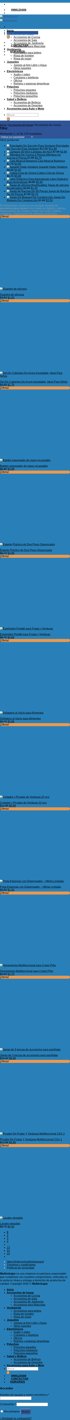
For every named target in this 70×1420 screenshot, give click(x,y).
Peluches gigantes (25, 90)
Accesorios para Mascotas (29, 46)
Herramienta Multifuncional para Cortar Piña (26, 971)
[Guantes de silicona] (13, 288)
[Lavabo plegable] (11, 1217)
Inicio (10, 30)
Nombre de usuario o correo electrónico (24, 1394)
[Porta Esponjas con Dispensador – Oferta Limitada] (32, 881)
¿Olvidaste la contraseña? (16, 1418)
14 (8, 1250)
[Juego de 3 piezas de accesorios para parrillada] (30, 1049)
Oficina (18, 80)
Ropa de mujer (22, 58)
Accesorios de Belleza (27, 102)
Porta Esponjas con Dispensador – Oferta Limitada (30, 886)
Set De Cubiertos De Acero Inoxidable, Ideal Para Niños (33, 381)
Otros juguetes (22, 68)
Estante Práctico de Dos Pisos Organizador (26, 550)
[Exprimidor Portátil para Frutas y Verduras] (26, 628)
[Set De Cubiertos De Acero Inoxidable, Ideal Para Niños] (35, 376)
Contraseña (8, 1404)
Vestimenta (14, 49)
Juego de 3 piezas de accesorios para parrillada (29, 1055)
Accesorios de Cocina (27, 37)
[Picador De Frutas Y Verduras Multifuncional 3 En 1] (32, 1133)
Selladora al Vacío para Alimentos (20, 718)
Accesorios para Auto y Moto (25, 108)
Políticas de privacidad (20, 1267)
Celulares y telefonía (26, 77)
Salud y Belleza (17, 99)
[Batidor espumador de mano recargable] (25, 460)
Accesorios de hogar (20, 33)
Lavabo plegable (10, 1223)
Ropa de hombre (24, 55)
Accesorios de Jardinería (28, 43)
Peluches (13, 86)
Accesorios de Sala (25, 40)
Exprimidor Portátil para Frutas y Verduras (25, 634)
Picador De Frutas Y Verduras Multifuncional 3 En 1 (31, 1139)
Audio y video (22, 74)
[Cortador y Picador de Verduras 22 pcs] (24, 797)
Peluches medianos (26, 93)
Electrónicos (15, 71)
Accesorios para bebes (27, 52)
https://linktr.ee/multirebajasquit (25, 1261)
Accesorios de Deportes (28, 105)
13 (8, 1247)
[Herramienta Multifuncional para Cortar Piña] (28, 965)
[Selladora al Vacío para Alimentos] (21, 712)
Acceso (25, 1411)
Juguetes (13, 61)
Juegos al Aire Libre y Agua (30, 65)
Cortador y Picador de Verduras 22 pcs (23, 802)
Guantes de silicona (12, 294)
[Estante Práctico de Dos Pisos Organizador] (27, 544)
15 (8, 1253)
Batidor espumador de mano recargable (24, 466)
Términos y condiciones (21, 1264)
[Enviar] (8, 36)
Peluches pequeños (26, 96)
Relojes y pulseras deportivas (31, 83)
